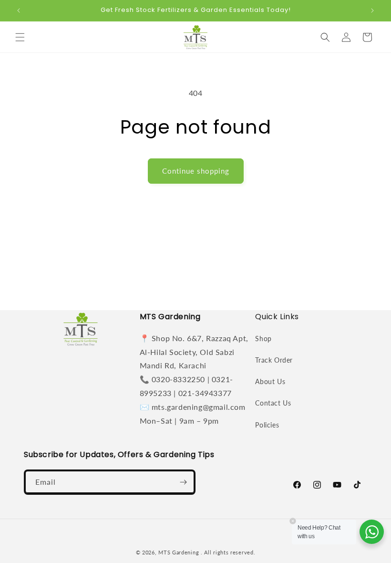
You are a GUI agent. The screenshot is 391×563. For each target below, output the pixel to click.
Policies (267, 425)
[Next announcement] (372, 10)
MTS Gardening (178, 552)
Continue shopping (195, 171)
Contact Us (273, 403)
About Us (270, 381)
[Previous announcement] (18, 10)
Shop (263, 338)
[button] (20, 37)
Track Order (274, 360)
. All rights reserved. (228, 552)
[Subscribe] (183, 482)
